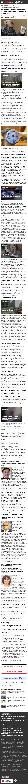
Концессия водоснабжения (18, 148)
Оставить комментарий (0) (14, 671)
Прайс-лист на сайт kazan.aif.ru (11, 730)
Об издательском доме (8, 716)
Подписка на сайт (7, 724)
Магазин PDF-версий (7, 718)
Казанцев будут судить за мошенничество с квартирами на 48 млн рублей (16, 692)
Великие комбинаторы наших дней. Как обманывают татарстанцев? (16, 706)
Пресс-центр (21, 716)
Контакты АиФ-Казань (8, 726)
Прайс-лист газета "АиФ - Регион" (11, 728)
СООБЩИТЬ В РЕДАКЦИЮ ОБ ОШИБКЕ (12, 735)
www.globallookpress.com (7, 38)
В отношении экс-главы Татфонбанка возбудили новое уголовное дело (15, 701)
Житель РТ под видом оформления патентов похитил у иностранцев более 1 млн (16, 697)
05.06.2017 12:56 (4, 6)
